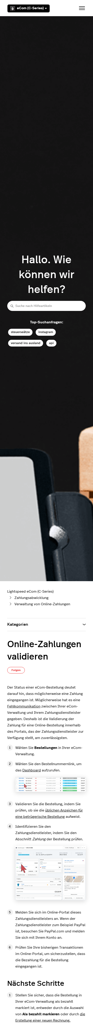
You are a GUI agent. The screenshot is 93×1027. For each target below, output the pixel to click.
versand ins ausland (25, 343)
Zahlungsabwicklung (31, 598)
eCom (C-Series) (30, 8)
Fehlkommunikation (23, 706)
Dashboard (31, 770)
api (51, 343)
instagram (45, 332)
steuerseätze (20, 332)
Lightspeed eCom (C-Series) (30, 591)
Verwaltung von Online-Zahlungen (42, 604)
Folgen (16, 670)
